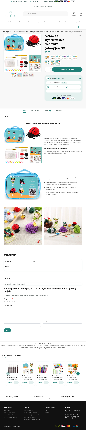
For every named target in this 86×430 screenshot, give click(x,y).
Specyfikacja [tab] (35, 110)
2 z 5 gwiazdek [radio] (7, 301)
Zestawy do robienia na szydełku (54, 31)
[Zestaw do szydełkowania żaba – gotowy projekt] (47, 63)
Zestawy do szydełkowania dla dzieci (54, 347)
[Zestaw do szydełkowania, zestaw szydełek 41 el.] (80, 36)
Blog (46, 410)
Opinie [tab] (47, 110)
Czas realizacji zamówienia (31, 415)
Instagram (48, 415)
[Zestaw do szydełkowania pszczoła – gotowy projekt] (75, 57)
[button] (79, 24)
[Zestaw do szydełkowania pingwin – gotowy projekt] (69, 57)
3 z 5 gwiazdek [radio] (10, 301)
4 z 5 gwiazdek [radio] (12, 301)
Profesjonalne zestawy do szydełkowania (61, 345)
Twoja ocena (8, 299)
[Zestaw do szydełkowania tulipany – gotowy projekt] (47, 57)
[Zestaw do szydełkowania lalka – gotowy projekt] (58, 57)
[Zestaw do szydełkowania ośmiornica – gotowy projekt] (64, 57)
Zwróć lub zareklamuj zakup (32, 419)
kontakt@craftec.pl (73, 418)
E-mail (45, 322)
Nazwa (6, 322)
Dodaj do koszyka (67, 69)
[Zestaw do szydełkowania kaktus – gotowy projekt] (52, 57)
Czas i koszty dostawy (30, 413)
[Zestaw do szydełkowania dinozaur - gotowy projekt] (81, 36)
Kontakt (74, 15)
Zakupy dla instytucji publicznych (44, 6)
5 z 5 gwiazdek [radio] (15, 301)
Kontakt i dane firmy (9, 415)
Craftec (45, 349)
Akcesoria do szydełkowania (20, 31)
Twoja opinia (8, 305)
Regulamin (7, 410)
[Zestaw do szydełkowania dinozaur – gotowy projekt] (52, 63)
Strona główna (7, 31)
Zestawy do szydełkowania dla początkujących (20, 345)
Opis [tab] (24, 110)
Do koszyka (16, 382)
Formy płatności (28, 410)
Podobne (59, 110)
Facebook (47, 413)
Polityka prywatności (10, 413)
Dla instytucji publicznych (11, 417)
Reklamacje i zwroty (30, 417)
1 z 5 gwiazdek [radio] (5, 301)
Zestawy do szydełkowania (36, 31)
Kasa (81, 15)
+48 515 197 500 (73, 410)
